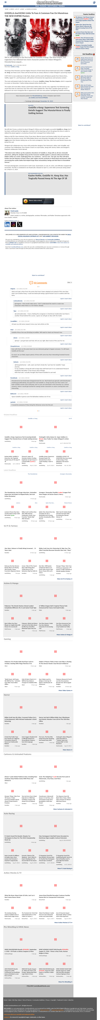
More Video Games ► (66, 690)
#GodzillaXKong (37, 96)
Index (9, 1000)
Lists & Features (53, 6)
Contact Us (7, 1017)
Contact (65, 1000)
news (12, 9)
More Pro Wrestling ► (65, 982)
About (19, 1000)
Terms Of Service (27, 1000)
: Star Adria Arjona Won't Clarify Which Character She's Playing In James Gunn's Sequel (85, 40)
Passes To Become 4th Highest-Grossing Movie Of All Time (84, 27)
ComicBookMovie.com (17, 247)
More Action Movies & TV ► (63, 922)
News (37, 6)
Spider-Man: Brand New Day (50, 503)
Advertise (70, 1000)
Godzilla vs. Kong (15, 66)
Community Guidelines (53, 239)
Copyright (53, 1000)
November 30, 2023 (47, 101)
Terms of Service (40, 239)
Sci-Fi (70, 418)
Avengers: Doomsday (66, 474)
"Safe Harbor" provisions (50, 236)
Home (6, 9)
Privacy (48, 1000)
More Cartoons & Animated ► (63, 809)
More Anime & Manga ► (65, 634)
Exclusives (43, 6)
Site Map (14, 1000)
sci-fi (17, 9)
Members (62, 6)
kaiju (22, 9)
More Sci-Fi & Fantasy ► (65, 579)
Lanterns (18, 503)
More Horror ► (68, 750)
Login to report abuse (66, 298)
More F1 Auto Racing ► (65, 868)
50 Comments (40, 283)
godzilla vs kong (31, 9)
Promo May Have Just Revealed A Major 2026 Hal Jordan (85, 33)
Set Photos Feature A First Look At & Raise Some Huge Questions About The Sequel (85, 20)
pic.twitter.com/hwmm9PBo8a (38, 97)
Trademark (60, 1000)
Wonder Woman (68, 503)
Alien (36, 503)
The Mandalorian (32, 474)
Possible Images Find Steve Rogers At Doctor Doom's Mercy (85, 47)
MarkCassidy (9, 65)
